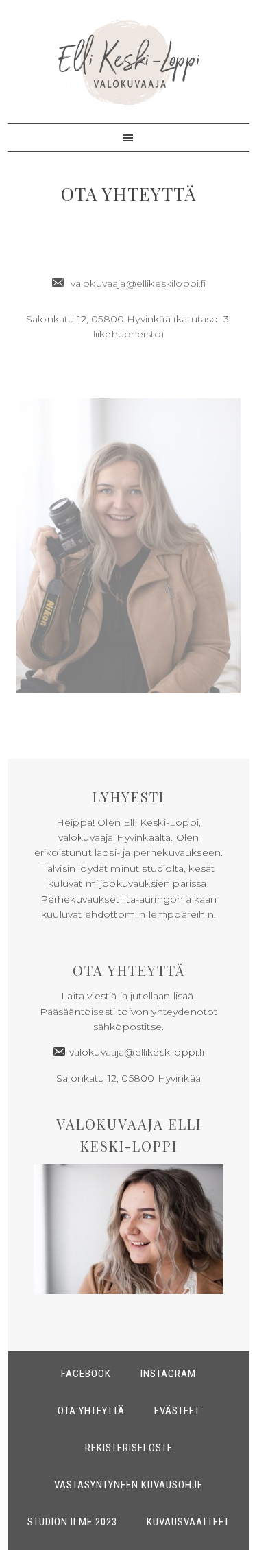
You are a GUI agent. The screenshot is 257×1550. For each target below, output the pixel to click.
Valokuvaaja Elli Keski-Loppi (129, 62)
